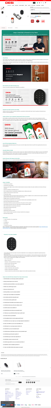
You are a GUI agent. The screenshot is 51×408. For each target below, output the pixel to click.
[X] (30, 382)
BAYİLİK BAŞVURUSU (7, 0)
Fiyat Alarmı (32, 16)
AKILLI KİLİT (9, 5)
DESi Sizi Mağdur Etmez (18, 394)
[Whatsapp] (34, 382)
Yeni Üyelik (27, 394)
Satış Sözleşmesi (7, 398)
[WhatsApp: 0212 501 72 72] (37, 2)
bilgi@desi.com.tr (38, 397)
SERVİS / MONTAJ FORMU (12, 0)
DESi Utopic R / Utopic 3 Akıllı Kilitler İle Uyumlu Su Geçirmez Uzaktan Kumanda (5, 371)
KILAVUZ (29, 5)
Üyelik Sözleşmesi (7, 399)
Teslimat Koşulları (7, 400)
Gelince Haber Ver (40, 13)
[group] (17, 16)
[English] (39, 2)
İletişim (16, 397)
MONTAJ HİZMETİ (21, 5)
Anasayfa (16, 376)
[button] (6, 16)
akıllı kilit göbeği (18, 354)
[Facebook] (32, 382)
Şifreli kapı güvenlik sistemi (4, 354)
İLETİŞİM (42, 5)
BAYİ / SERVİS (33, 5)
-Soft (22, 407)
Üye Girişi (27, 393)
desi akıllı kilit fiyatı (39, 354)
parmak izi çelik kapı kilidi (44, 354)
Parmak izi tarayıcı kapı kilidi (27, 354)
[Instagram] (26, 382)
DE (4, 406)
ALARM (13, 5)
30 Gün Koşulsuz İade (18, 395)
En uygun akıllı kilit (35, 354)
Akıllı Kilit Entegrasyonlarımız (19, 393)
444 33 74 (45, 0)
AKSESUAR (16, 5)
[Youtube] (28, 382)
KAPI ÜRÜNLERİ (34, 17)
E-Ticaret (23, 407)
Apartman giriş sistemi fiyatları (13, 354)
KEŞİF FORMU (38, 5)
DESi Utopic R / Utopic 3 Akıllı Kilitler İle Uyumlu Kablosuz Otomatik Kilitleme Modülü (19, 371)
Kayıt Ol (20, 382)
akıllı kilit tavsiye (21, 354)
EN (3, 406)
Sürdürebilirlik (17, 396)
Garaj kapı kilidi (31, 354)
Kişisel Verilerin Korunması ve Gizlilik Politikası (9, 393)
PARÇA (26, 5)
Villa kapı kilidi (8, 354)
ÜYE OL (16, 0)
